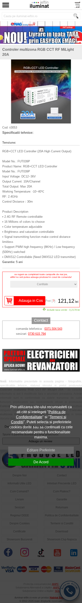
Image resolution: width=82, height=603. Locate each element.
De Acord (41, 462)
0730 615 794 (37, 333)
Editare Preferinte (41, 450)
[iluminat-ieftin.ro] (39, 6)
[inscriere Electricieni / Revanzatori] (41, 370)
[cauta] (76, 16)
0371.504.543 (53, 328)
